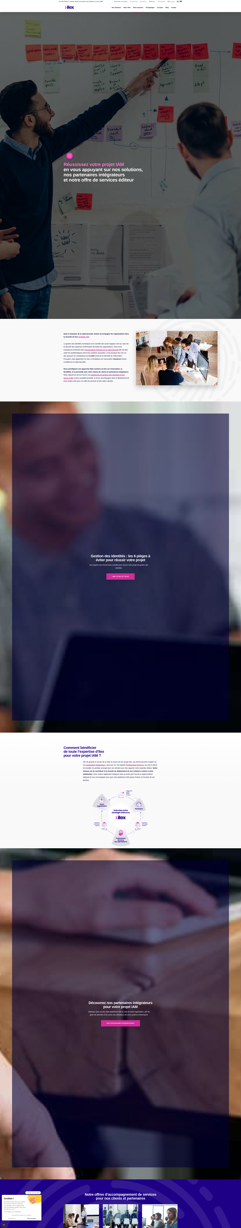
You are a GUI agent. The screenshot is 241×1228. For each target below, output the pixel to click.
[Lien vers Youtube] (180, 1)
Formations (142, 1)
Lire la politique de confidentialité (12, 1211)
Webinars (152, 1)
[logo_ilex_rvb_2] (69, 7)
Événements (161, 1)
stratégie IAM (83, 337)
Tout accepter (31, 1218)
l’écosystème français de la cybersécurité (101, 350)
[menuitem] (116, 7)
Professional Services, (135, 765)
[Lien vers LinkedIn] (178, 1)
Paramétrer (11, 1218)
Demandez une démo (120, 1)
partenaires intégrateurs (96, 765)
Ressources (133, 1)
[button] (4, 1225)
